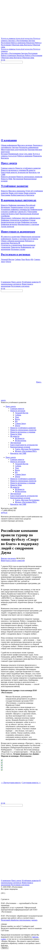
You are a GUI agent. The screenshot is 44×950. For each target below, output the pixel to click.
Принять (5, 948)
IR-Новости (19, 438)
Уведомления (15, 443)
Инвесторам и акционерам (18, 231)
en (4, 60)
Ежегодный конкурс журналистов (24, 445)
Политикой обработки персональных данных (19, 920)
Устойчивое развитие (14, 185)
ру (2, 60)
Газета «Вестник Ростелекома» (27, 449)
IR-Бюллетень (20, 441)
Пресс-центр (9, 163)
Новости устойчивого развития (23, 428)
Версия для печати (8, 558)
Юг (16, 421)
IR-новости (14, 436)
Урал (17, 417)
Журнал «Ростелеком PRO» (26, 451)
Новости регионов (17, 411)
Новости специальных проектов (23, 430)
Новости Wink (16, 434)
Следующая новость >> (31, 783)
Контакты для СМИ (18, 453)
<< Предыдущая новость (11, 783)
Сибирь (18, 415)
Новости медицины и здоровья (22, 432)
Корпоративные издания (20, 447)
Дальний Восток (21, 413)
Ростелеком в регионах (15, 254)
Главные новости (17, 409)
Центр (17, 426)
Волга (17, 419)
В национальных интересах (18, 200)
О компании (9, 140)
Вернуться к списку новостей (13, 561)
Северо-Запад (20, 423)
